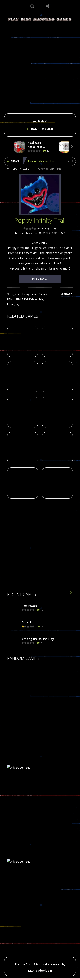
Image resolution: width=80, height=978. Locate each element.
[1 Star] (24, 228)
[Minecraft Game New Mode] (17, 739)
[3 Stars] (30, 228)
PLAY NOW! (40, 279)
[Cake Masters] (38, 698)
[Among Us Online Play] (13, 643)
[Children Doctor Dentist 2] (38, 678)
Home (14, 168)
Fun (19, 294)
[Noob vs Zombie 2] (58, 678)
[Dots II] (13, 626)
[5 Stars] (35, 228)
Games (43, 294)
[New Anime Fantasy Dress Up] (58, 698)
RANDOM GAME (42, 129)
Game (33, 294)
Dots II (26, 622)
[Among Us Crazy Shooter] (58, 739)
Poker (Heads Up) (41, 161)
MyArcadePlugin (40, 970)
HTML (10, 299)
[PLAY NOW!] (19, 147)
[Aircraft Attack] (38, 739)
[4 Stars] (32, 228)
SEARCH (32, 6)
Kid (26, 299)
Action (27, 168)
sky (17, 304)
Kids (31, 299)
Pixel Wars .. (30, 606)
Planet (10, 304)
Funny (25, 294)
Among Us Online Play (38, 639)
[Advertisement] (40, 66)
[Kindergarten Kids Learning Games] (38, 719)
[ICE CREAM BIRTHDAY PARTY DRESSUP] (58, 719)
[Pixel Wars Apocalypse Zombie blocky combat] (13, 610)
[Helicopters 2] (17, 719)
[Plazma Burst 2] (40, 19)
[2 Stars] (27, 228)
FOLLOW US (47, 6)
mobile (39, 299)
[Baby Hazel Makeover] (17, 698)
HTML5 (19, 299)
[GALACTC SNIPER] (17, 678)
